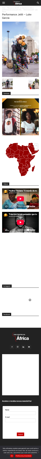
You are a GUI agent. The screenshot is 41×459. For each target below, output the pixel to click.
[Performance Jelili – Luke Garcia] (20, 76)
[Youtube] (29, 347)
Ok (12, 456)
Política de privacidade (23, 456)
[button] (3, 3)
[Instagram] (18, 347)
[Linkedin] (23, 347)
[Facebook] (12, 347)
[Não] (38, 452)
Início (3, 8)
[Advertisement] (20, 260)
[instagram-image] (11, 299)
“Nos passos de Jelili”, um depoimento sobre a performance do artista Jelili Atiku (18, 9)
